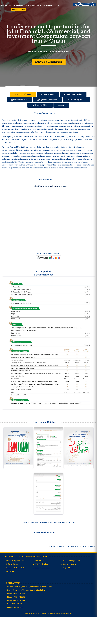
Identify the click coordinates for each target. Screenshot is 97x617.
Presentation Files (20, 100)
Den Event (10, 571)
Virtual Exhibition (33, 6)
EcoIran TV (39, 561)
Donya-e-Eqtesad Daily (15, 561)
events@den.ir (18, 607)
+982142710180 (19, 593)
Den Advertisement (42, 568)
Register (15, 9)
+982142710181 (16, 604)
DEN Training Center (71, 561)
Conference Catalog (74, 94)
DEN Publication (41, 564)
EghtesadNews (12, 564)
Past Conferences (58, 546)
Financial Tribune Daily (15, 568)
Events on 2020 (74, 546)
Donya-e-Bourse (69, 564)
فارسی (56, 6)
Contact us (47, 6)
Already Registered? (77, 100)
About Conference (23, 94)
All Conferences (16, 6)
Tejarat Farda (68, 568)
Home (4, 6)
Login (23, 9)
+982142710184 (19, 597)
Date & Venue (48, 94)
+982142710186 (19, 600)
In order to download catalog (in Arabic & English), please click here (48, 522)
